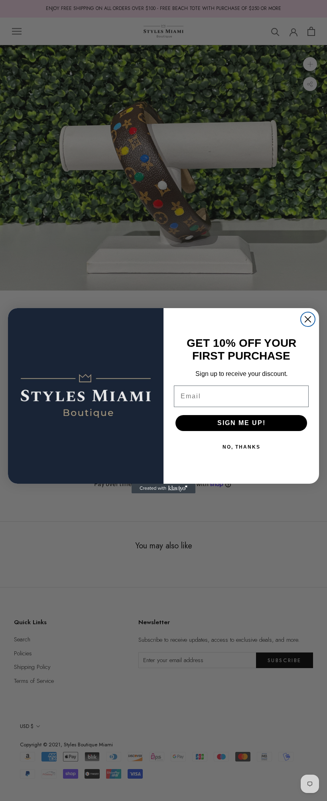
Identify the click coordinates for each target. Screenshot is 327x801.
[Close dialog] (308, 319)
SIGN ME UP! (241, 422)
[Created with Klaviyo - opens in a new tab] (163, 488)
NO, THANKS (241, 447)
